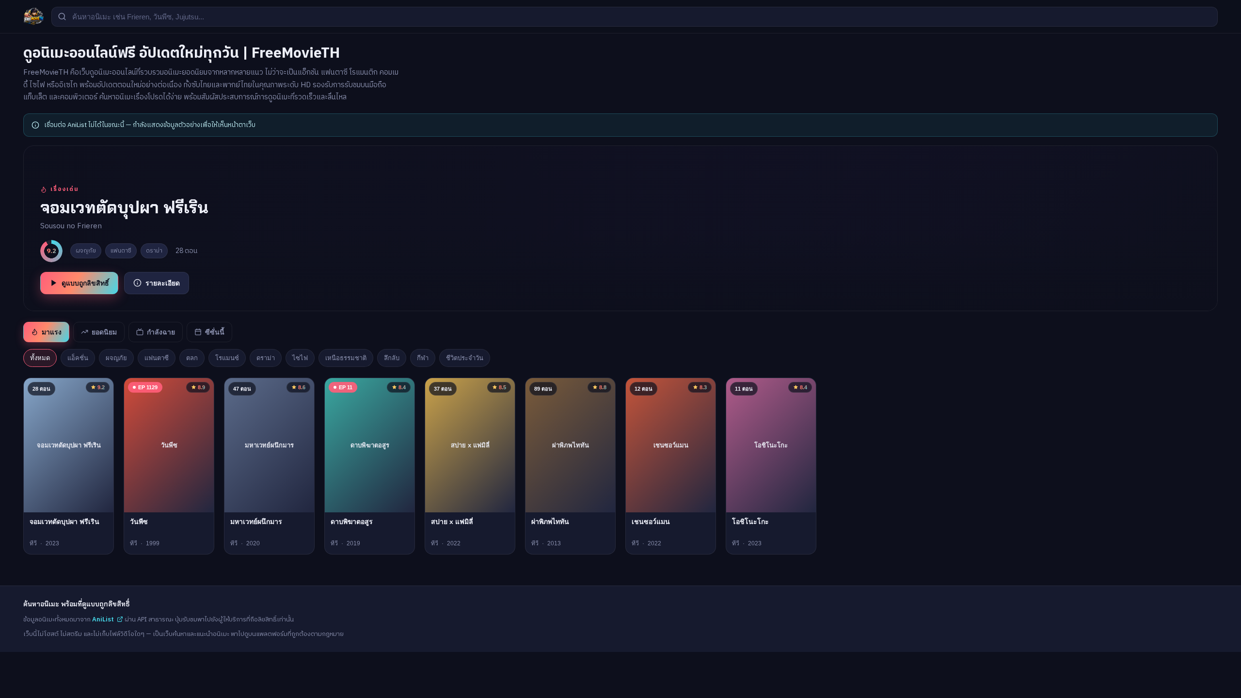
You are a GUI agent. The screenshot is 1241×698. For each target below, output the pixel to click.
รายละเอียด (162, 283)
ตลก (192, 358)
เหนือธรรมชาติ (345, 358)
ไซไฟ (300, 358)
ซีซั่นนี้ (214, 332)
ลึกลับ (391, 358)
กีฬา (423, 358)
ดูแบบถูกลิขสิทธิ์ (85, 283)
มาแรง (52, 332)
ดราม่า (265, 358)
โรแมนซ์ (227, 358)
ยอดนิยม (104, 332)
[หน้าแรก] (33, 16)
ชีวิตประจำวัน (464, 358)
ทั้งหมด (40, 358)
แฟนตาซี (156, 358)
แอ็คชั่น (77, 358)
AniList (103, 619)
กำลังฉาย (161, 332)
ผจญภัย (116, 358)
